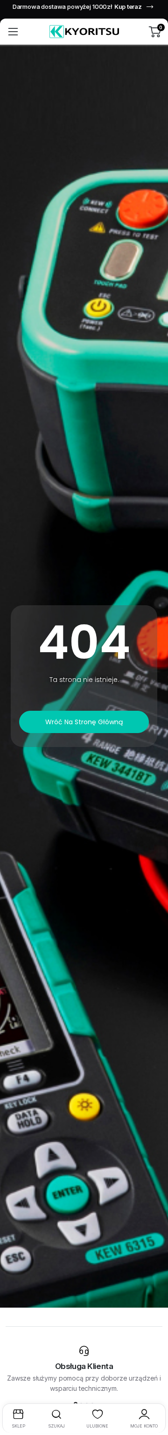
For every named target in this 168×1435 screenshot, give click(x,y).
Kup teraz (128, 6)
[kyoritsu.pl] (84, 31)
